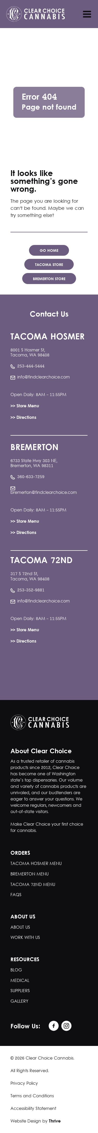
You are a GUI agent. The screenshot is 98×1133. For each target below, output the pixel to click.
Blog (16, 970)
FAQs (15, 895)
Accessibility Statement (33, 1109)
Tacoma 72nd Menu (32, 885)
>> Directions (23, 417)
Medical (19, 981)
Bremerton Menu (29, 874)
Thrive (55, 1121)
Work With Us (25, 937)
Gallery (19, 1001)
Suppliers (20, 991)
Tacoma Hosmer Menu (36, 864)
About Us (20, 927)
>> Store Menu (24, 406)
